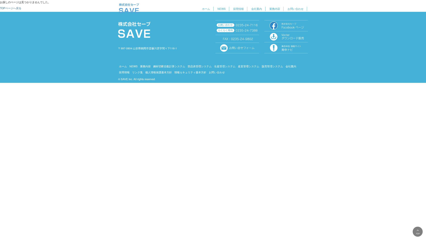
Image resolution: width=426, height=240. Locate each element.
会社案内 (256, 9)
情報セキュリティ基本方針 (190, 72)
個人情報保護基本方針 (158, 72)
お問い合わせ (296, 9)
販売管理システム (272, 66)
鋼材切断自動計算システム (169, 66)
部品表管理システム (200, 66)
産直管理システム (248, 66)
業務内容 (274, 9)
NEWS (221, 9)
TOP (418, 233)
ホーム (206, 9)
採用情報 (238, 9)
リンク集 (137, 72)
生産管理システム (224, 66)
